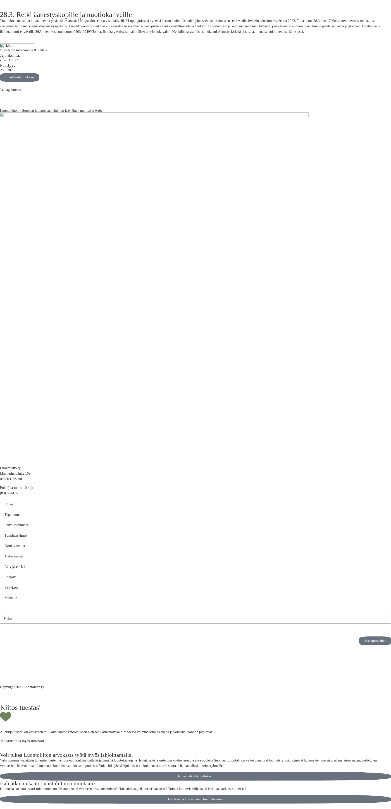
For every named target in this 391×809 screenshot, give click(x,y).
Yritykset (11, 587)
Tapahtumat (13, 514)
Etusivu (10, 504)
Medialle (11, 598)
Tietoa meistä (14, 556)
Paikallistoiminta (16, 525)
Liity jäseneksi (15, 567)
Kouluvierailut (15, 546)
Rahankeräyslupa (12, 673)
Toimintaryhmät (16, 535)
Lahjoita (10, 577)
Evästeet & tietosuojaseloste (20, 667)
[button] (1, 95)
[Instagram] (5, 629)
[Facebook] (18, 629)
